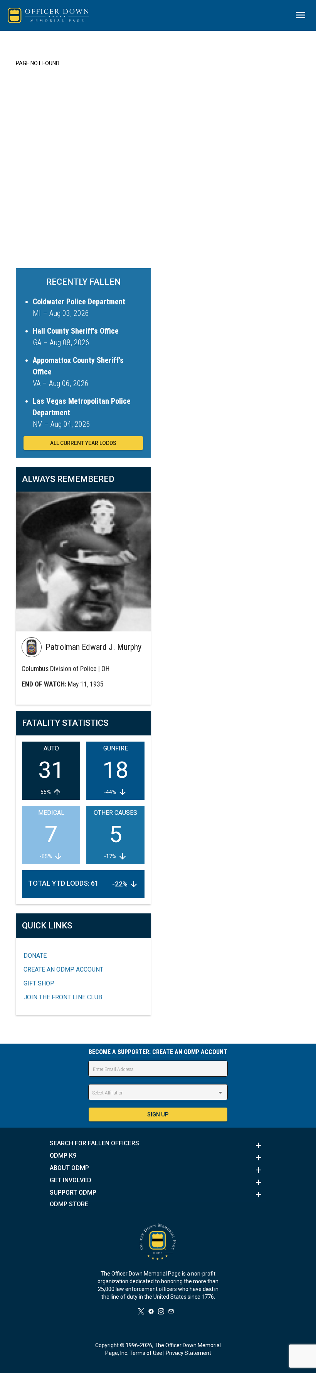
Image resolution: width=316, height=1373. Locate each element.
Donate (35, 955)
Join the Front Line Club (63, 997)
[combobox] (158, 1093)
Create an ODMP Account (63, 969)
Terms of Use (145, 1353)
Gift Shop (39, 983)
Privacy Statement (188, 1353)
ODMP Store (69, 1204)
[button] (158, 1145)
